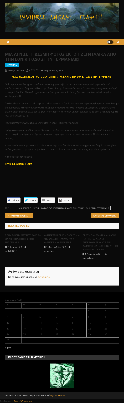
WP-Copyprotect (26, 401)
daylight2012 (11, 251)
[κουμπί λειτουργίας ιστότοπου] (110, 42)
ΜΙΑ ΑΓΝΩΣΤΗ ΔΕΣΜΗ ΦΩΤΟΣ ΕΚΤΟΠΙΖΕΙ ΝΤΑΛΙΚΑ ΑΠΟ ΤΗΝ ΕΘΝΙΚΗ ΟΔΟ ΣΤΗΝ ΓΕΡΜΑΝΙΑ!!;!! (64, 208)
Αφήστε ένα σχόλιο (53, 70)
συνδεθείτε (44, 277)
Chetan (16, 401)
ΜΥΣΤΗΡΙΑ (12, 65)
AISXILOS (34, 70)
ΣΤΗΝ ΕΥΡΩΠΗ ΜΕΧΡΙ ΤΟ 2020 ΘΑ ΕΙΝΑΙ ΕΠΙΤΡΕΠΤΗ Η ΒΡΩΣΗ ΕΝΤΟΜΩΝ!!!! (23, 239)
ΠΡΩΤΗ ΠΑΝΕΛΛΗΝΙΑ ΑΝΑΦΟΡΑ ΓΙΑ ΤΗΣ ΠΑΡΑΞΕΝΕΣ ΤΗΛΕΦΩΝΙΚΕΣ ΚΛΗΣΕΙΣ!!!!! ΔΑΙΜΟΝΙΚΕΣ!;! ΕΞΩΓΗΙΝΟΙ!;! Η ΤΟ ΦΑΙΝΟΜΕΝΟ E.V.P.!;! (100, 242)
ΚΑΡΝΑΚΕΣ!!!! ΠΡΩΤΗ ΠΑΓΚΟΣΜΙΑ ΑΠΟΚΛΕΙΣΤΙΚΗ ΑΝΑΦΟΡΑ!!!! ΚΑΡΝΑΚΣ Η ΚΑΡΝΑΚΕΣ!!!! (62, 239)
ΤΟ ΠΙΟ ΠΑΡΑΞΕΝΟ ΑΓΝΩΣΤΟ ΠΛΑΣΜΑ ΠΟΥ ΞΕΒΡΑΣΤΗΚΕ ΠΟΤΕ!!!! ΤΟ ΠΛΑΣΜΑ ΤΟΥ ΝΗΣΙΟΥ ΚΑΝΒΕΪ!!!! (22, 215)
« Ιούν (8, 348)
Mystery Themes (57, 395)
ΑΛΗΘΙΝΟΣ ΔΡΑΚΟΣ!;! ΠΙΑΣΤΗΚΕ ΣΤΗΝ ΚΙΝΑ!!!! (106, 215)
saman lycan (49, 251)
